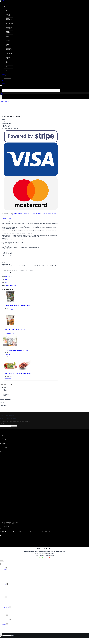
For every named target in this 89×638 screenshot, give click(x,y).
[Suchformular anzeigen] (1, 85)
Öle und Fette (14, 214)
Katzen (37, 213)
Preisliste (3, 450)
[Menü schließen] (0, 564)
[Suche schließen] (1, 634)
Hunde (34, 213)
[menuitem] (3, 3)
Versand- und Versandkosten (8, 627)
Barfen (6, 279)
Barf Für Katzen (18, 213)
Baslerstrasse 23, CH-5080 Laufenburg (11, 523)
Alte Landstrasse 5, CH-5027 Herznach (11, 522)
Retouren (3, 448)
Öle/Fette (6, 214)
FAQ (2, 446)
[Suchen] (11, 384)
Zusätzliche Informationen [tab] (7, 218)
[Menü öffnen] (1, 98)
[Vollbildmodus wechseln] (1, 561)
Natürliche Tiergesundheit (42, 213)
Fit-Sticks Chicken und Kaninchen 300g (17, 350)
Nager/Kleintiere (6, 394)
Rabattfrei (5, 389)
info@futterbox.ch (7, 526)
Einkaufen (3, 567)
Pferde (5, 393)
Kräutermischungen (8, 618)
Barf (14, 213)
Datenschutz (4, 439)
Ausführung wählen (8, 378)
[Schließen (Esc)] (3, 561)
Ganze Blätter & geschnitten (10, 616)
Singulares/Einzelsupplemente (10, 285)
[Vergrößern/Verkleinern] (0, 561)
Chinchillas (7, 613)
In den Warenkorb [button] (8, 333)
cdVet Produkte (24, 213)
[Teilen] (2, 561)
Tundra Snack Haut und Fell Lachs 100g (17, 305)
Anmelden (3, 631)
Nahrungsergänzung (8, 276)
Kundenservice (4, 624)
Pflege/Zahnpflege (8, 595)
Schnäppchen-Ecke (7, 396)
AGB (2, 438)
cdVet (21, 214)
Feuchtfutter (7, 571)
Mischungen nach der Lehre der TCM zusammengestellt (14, 582)
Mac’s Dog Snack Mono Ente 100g (15, 329)
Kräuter (5, 395)
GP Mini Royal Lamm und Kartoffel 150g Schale (19, 373)
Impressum (4, 440)
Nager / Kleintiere (6, 607)
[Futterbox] (2, 1)
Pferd (4, 597)
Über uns (3, 435)
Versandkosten (4, 447)
